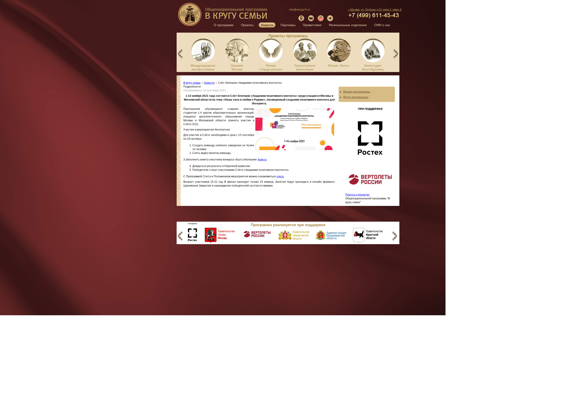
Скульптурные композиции (304, 67)
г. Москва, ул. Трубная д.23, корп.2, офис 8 (375, 9)
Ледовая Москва (237, 67)
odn (301, 18)
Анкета (262, 159)
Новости (267, 25)
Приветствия (312, 25)
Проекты (247, 25)
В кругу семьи (223, 16)
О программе (224, 25)
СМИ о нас (382, 25)
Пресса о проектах (357, 194)
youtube (320, 18)
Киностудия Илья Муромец (373, 67)
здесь (280, 176)
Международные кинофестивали (203, 67)
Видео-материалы (356, 91)
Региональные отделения (348, 25)
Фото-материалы (355, 97)
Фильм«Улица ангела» (271, 67)
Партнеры (288, 25)
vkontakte (311, 18)
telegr (330, 18)
